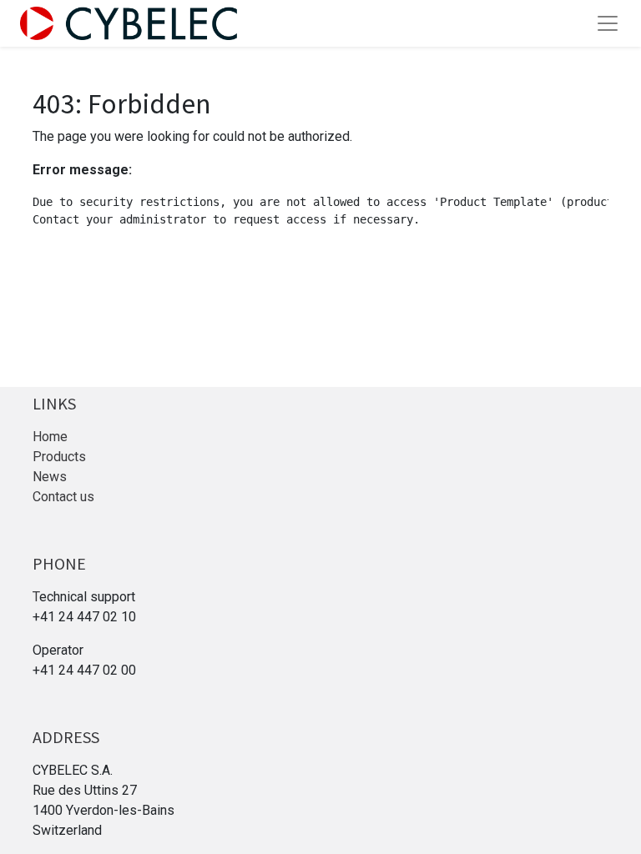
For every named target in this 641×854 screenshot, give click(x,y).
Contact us (63, 497)
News (50, 477)
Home (50, 437)
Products (59, 457)
